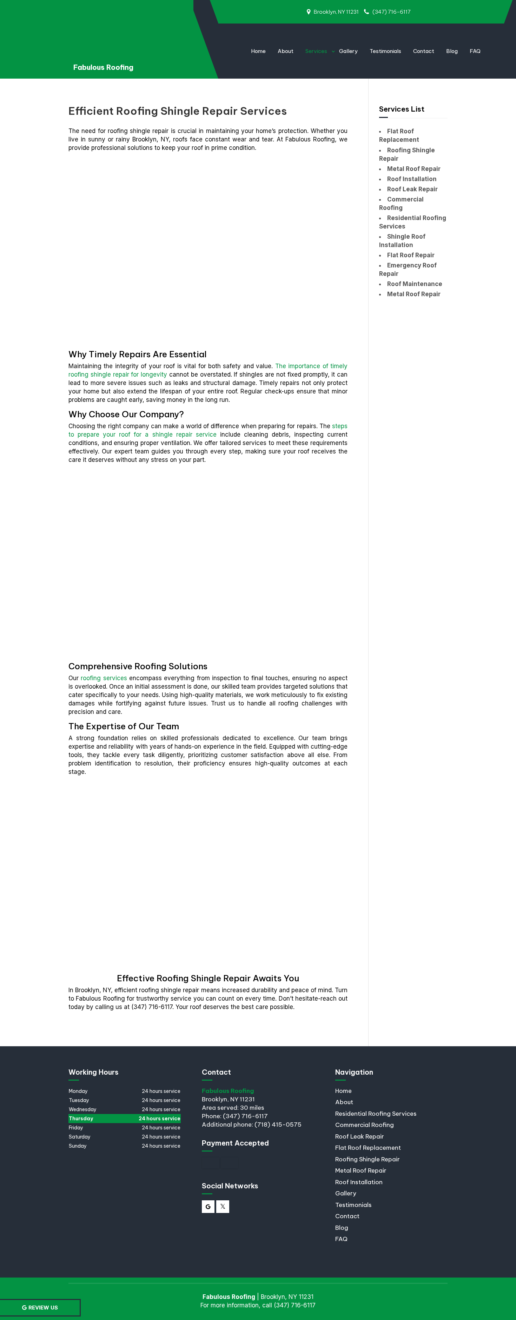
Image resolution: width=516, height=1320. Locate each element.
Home (258, 51)
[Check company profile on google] (208, 1206)
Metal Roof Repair (360, 1170)
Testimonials (385, 51)
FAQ (475, 51)
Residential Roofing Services (376, 1113)
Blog (452, 51)
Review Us (43, 1307)
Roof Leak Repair (359, 1136)
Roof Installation (359, 1182)
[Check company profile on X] (222, 1206)
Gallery (348, 51)
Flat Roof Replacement (368, 1148)
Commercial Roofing (364, 1125)
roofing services (104, 678)
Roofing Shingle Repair (367, 1159)
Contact (423, 51)
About (285, 51)
